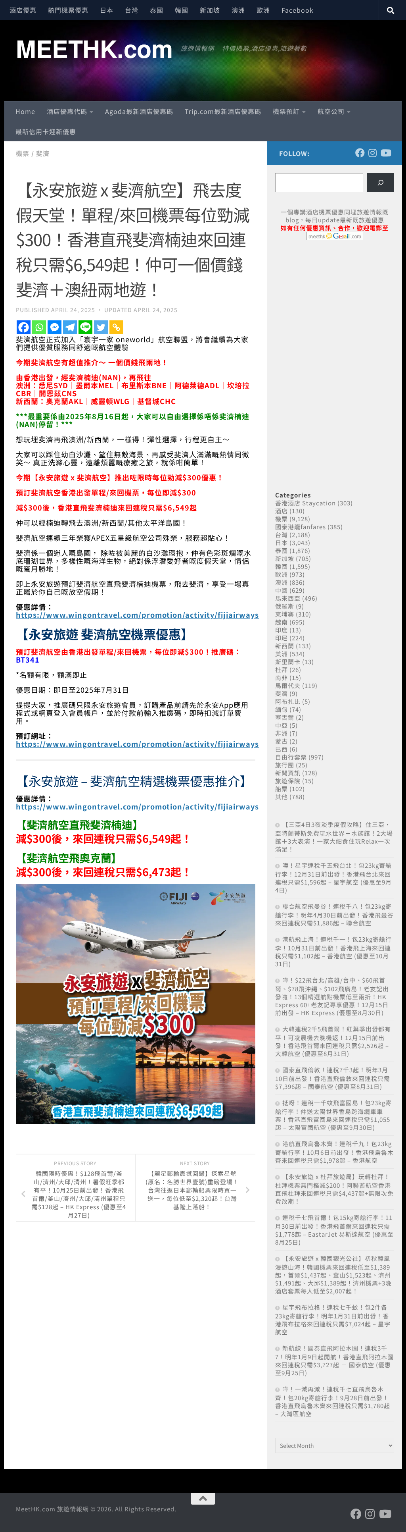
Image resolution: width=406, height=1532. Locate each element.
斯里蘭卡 (288, 661)
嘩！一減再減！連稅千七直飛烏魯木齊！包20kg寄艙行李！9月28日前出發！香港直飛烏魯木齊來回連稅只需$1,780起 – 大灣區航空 (332, 1401)
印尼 (281, 638)
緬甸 (281, 709)
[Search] (380, 182)
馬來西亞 (288, 598)
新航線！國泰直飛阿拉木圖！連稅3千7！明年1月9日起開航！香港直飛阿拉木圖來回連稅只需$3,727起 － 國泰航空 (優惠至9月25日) (334, 1360)
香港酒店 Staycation (305, 503)
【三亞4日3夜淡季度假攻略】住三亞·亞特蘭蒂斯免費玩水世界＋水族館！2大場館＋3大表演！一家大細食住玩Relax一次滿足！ (334, 836)
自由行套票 (291, 757)
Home (25, 111)
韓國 (181, 10)
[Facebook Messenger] (54, 327)
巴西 (281, 749)
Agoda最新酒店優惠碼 (139, 111)
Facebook (298, 10)
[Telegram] (70, 327)
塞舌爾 (284, 717)
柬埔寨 (284, 614)
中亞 (281, 725)
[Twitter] (101, 327)
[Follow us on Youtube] (385, 153)
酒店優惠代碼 (67, 111)
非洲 (281, 733)
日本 (106, 10)
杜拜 (281, 669)
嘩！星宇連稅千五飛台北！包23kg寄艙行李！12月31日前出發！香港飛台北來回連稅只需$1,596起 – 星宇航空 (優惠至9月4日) (333, 877)
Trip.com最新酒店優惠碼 (223, 111)
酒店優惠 (23, 10)
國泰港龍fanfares (300, 526)
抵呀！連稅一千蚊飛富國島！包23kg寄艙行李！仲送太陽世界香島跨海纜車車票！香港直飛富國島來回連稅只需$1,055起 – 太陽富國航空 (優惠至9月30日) (333, 1114)
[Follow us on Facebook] (360, 153)
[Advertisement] (334, 307)
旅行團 (284, 765)
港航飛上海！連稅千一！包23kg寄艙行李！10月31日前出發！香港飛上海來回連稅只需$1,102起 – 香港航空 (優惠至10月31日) (333, 951)
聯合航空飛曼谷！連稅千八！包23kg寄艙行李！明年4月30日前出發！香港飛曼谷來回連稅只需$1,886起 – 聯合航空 (334, 914)
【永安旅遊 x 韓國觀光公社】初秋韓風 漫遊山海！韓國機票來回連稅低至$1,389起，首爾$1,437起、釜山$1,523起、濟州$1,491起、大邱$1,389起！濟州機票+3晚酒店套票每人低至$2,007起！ (333, 1274)
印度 (281, 630)
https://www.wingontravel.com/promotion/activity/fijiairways (137, 614)
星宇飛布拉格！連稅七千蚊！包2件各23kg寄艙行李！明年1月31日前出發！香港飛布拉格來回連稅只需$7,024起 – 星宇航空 (333, 1319)
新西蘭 (284, 646)
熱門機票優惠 (68, 10)
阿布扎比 (288, 701)
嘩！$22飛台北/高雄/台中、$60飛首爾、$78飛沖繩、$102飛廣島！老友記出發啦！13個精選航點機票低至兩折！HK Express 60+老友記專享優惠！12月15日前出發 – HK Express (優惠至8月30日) (332, 996)
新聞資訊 (288, 773)
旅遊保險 (288, 781)
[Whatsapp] (39, 327)
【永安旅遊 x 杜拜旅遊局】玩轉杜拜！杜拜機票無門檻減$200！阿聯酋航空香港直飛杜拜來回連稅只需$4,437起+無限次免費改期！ (334, 1188)
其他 (281, 796)
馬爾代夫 (288, 685)
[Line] (85, 327)
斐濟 (43, 153)
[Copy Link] (116, 327)
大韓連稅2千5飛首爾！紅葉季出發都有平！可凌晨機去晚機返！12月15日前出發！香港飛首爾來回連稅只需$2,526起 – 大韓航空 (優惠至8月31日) (333, 1041)
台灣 (131, 10)
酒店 (281, 511)
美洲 (281, 653)
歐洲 (263, 10)
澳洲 (238, 10)
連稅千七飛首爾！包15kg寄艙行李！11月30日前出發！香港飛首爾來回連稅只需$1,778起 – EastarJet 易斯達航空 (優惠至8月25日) (334, 1229)
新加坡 (210, 10)
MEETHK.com (94, 48)
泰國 (156, 10)
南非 (281, 677)
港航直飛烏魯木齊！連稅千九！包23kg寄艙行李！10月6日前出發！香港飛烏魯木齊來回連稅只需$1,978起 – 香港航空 (334, 1151)
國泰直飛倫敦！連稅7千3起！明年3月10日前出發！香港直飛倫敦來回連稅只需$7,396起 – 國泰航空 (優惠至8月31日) (332, 1078)
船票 (281, 788)
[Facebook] (24, 327)
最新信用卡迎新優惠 (45, 131)
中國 (281, 590)
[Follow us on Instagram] (372, 153)
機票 (22, 153)
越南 (281, 622)
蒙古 (281, 741)
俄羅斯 (284, 606)
